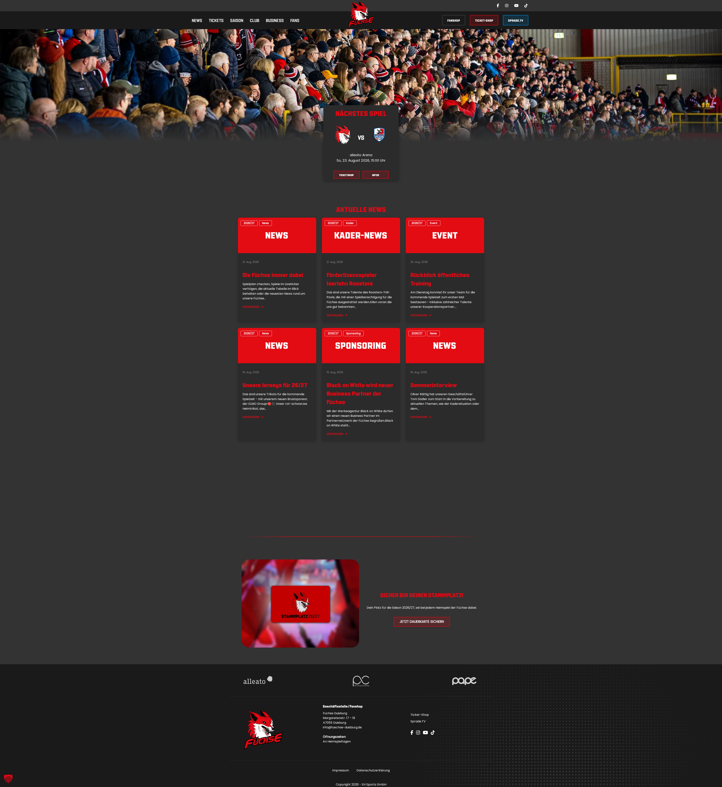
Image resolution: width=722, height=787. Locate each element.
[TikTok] (526, 6)
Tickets (216, 20)
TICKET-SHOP (484, 20)
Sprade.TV (418, 721)
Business (275, 20)
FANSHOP (453, 20)
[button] (8, 778)
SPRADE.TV (515, 20)
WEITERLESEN (251, 307)
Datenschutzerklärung (373, 770)
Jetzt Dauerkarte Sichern (422, 621)
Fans (294, 20)
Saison (236, 20)
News (197, 20)
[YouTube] (516, 6)
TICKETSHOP (346, 175)
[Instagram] (506, 6)
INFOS (375, 175)
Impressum (340, 770)
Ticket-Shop (419, 715)
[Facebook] (498, 6)
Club (254, 20)
